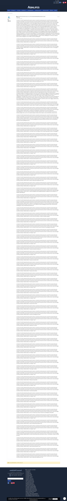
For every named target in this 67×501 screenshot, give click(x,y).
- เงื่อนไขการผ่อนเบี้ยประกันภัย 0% (30, 491)
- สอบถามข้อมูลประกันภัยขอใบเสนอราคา (32, 494)
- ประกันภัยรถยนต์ (28, 473)
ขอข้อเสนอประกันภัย (38, 10)
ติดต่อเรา (55, 10)
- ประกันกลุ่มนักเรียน (28, 475)
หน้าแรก (9, 10)
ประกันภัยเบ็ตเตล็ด (30, 10)
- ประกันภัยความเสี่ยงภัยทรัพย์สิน (30, 486)
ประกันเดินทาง (24, 10)
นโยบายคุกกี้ (15, 499)
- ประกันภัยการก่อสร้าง (29, 476)
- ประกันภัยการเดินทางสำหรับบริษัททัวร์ (31, 493)
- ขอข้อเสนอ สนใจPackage (29, 483)
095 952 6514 (15, 475)
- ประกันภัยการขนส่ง (28, 474)
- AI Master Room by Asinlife (29, 492)
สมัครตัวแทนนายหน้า (46, 10)
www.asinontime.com (18, 472)
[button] (59, 10)
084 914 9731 (20, 475)
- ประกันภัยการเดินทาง (29, 477)
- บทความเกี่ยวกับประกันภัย (29, 481)
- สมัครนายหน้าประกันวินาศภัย (30, 485)
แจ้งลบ (58, 16)
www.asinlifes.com (12, 472)
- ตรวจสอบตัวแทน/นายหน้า (29, 482)
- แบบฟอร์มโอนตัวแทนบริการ (30, 484)
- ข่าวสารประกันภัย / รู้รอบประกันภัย (31, 490)
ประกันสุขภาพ (13, 10)
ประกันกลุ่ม (18, 10)
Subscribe (9, 480)
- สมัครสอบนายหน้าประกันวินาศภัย (31, 489)
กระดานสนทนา (10, 13)
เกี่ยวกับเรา (51, 10)
